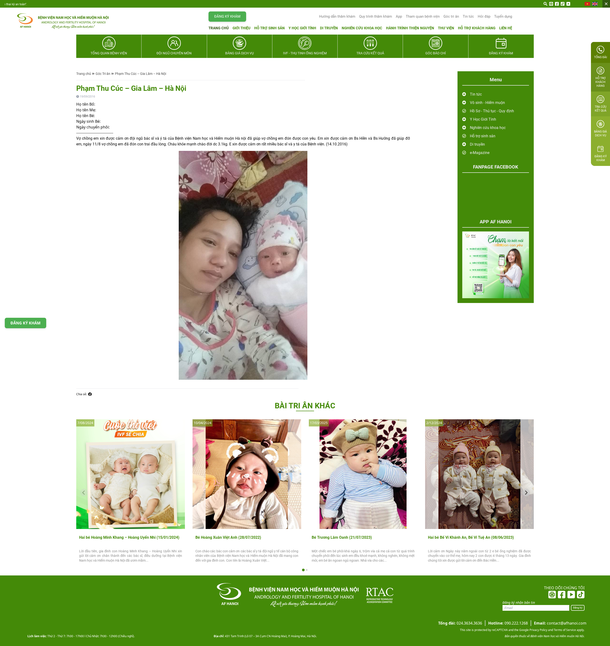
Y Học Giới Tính (483, 119)
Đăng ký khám (227, 16)
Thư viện (446, 28)
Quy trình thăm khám (375, 16)
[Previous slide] (84, 492)
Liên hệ (505, 28)
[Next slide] (526, 492)
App (399, 16)
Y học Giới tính (302, 28)
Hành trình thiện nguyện (410, 28)
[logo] (58, 21)
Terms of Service (564, 630)
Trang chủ (218, 28)
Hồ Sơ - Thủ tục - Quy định (492, 111)
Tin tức (468, 16)
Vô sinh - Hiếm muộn (487, 102)
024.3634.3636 (460, 623)
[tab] (303, 570)
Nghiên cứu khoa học (362, 28)
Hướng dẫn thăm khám (337, 16)
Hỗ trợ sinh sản (269, 28)
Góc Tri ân (103, 74)
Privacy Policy (538, 630)
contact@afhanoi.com (560, 623)
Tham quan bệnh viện (423, 16)
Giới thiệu (241, 28)
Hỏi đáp (484, 16)
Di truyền (329, 28)
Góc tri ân (451, 16)
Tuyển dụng (503, 16)
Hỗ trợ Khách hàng (476, 28)
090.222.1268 (508, 623)
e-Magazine (479, 152)
